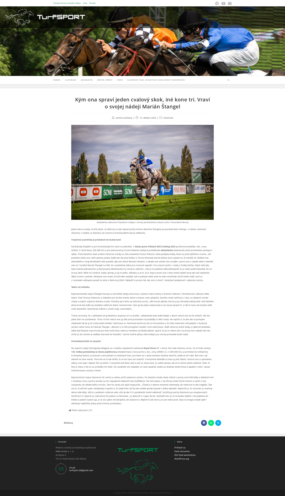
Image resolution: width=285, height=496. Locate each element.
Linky (85, 3)
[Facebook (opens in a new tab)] (217, 3)
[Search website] (228, 80)
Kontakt (92, 3)
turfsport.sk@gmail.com (81, 470)
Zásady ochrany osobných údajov (67, 3)
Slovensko (168, 117)
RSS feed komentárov (184, 455)
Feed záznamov (182, 451)
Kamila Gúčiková (124, 117)
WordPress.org (181, 458)
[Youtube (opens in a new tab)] (223, 3)
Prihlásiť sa (179, 447)
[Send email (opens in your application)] (229, 3)
